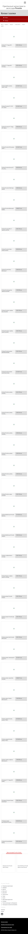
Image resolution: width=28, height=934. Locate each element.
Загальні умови (4, 922)
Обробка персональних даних (7, 924)
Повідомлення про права (6, 927)
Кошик (2, 911)
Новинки (3, 910)
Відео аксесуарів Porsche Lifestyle (14, 852)
